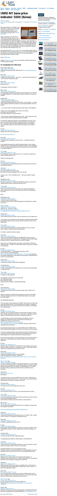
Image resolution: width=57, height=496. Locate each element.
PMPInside (7, 57)
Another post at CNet (10, 60)
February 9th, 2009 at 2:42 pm (8, 198)
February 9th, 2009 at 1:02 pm (8, 215)
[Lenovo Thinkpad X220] (40, 79)
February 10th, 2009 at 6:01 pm (8, 344)
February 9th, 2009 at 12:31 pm (8, 187)
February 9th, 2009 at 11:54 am (8, 169)
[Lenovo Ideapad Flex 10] (40, 90)
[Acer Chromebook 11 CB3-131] (40, 84)
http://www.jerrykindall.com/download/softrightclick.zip (14, 409)
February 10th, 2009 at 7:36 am (8, 455)
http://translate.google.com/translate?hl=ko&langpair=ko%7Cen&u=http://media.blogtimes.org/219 (15, 210)
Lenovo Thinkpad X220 (50, 79)
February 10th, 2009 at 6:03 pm (8, 426)
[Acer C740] (40, 45)
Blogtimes (3, 205)
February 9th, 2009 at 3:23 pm (8, 99)
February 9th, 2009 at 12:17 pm (8, 152)
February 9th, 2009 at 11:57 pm (8, 420)
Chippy (2, 151)
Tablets (8, 9)
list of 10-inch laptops (44, 31)
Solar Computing (15, 9)
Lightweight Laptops (32, 8)
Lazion (15, 30)
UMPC (24, 8)
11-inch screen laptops (43, 35)
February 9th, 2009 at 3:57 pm (8, 273)
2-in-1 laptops (50, 8)
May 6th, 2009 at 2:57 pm (7, 373)
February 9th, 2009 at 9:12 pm (8, 390)
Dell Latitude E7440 (50, 74)
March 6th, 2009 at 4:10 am (7, 488)
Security (19, 8)
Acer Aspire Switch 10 (50, 49)
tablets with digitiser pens (48, 33)
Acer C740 (50, 44)
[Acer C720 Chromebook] (40, 64)
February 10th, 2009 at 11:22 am (8, 472)
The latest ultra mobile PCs (45, 37)
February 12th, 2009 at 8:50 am (8, 362)
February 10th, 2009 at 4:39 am (8, 443)
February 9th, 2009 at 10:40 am (8, 91)
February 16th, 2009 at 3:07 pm (8, 480)
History (7, 20)
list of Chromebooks (44, 39)
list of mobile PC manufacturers (47, 22)
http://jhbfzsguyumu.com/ (30, 491)
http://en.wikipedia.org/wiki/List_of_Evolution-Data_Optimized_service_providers (12, 323)
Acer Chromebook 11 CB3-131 (50, 84)
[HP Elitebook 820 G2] (40, 55)
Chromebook (42, 8)
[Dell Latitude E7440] (40, 74)
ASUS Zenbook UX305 (50, 68)
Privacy (35, 494)
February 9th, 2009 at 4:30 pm (8, 162)
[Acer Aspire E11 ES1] (40, 60)
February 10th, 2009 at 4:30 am (8, 434)
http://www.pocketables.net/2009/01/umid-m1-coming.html (15, 254)
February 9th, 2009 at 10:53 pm (8, 413)
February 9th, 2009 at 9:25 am (8, 76)
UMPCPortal (9, 494)
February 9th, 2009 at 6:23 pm (8, 130)
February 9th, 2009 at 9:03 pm (8, 384)
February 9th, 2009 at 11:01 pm (8, 404)
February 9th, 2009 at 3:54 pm (8, 226)
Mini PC (3, 9)
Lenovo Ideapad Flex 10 (50, 90)
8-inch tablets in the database (49, 29)
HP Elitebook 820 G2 (50, 53)
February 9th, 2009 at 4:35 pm (8, 250)
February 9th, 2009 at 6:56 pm (8, 311)
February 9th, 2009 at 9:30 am (8, 83)
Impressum (31, 494)
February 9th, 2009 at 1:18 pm (8, 266)
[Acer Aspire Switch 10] (40, 50)
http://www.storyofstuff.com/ (8, 134)
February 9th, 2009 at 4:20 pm (8, 236)
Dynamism (13, 50)
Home (2, 8)
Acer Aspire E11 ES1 (50, 58)
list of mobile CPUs (44, 25)
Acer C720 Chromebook (50, 63)
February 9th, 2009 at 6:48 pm (8, 289)
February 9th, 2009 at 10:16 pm (8, 353)
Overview (13, 8)
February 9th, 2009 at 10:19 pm (8, 395)
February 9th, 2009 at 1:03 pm (8, 261)
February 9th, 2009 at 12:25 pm (8, 207)
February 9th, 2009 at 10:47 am (8, 138)
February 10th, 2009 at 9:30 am (8, 464)
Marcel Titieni (4, 361)
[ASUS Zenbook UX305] (40, 71)
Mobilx (20, 50)
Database (7, 8)
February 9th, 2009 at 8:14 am (8, 69)
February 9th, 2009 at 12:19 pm (8, 180)
